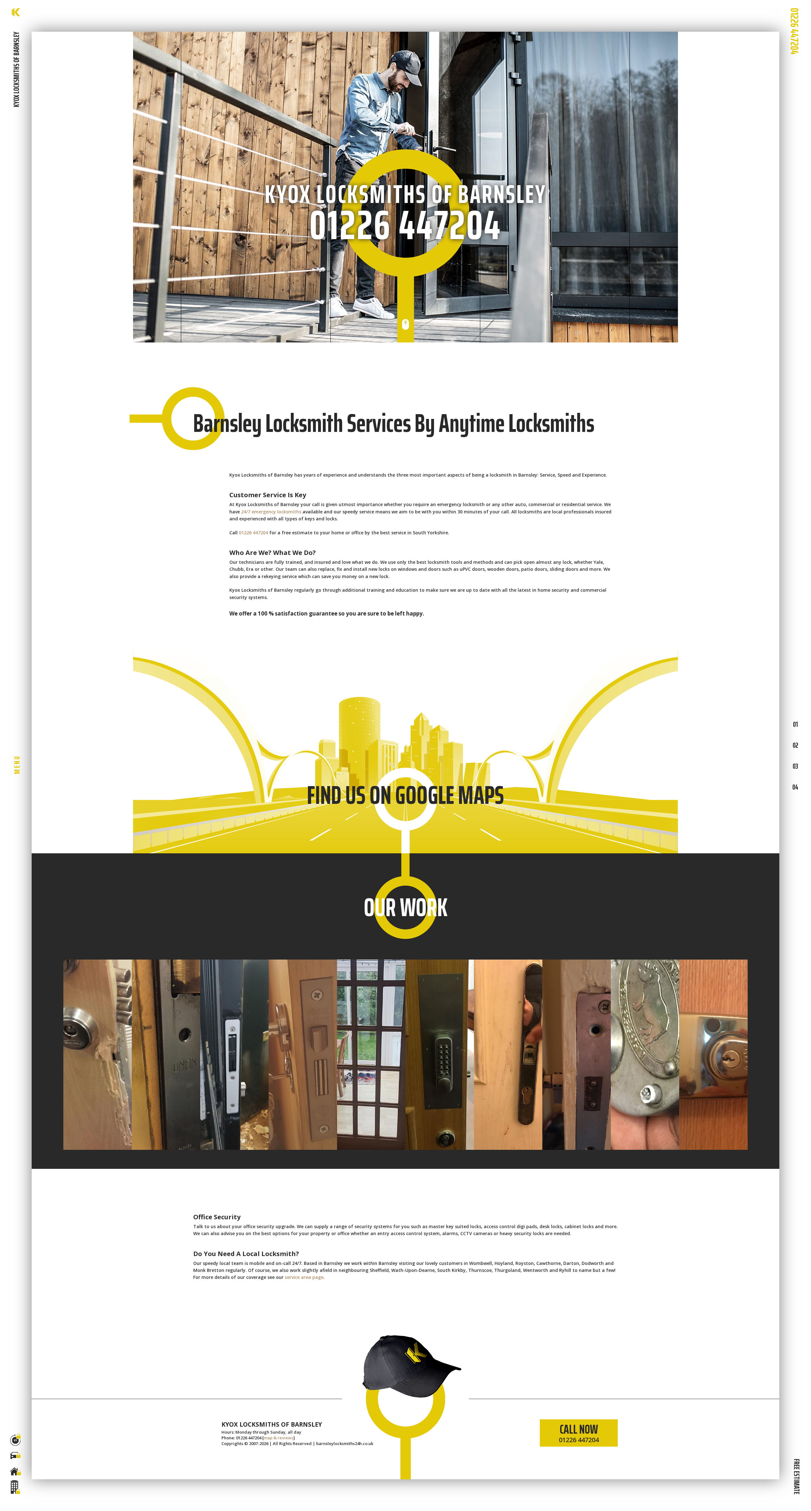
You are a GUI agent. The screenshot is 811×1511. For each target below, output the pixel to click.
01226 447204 (794, 31)
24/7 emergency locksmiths (271, 512)
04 (795, 786)
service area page (304, 1277)
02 (795, 745)
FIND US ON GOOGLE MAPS (405, 795)
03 (795, 766)
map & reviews (278, 1438)
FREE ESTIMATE (796, 1476)
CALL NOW (579, 1431)
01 (795, 724)
